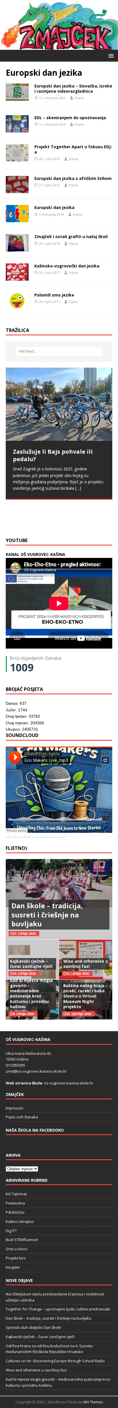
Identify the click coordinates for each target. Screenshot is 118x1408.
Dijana (79, 98)
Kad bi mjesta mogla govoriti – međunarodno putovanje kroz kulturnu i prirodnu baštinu (31, 993)
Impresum (14, 1108)
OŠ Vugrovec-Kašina (20, 837)
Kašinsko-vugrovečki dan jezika (66, 266)
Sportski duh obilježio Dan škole (33, 1327)
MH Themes (93, 1402)
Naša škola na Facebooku (35, 1130)
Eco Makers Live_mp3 (50, 837)
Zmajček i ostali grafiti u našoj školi (71, 236)
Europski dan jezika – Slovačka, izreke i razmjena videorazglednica (73, 88)
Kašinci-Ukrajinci (20, 1221)
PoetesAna (15, 1203)
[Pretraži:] (59, 351)
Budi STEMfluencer (22, 1239)
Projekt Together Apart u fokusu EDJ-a (73, 149)
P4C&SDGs (15, 1212)
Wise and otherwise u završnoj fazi (85, 963)
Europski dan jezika (54, 207)
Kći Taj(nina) (16, 1193)
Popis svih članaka (22, 1117)
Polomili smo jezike (54, 295)
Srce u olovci (16, 1248)
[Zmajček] (59, 46)
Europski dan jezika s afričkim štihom (73, 178)
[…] (51, 520)
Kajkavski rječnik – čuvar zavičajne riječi (31, 963)
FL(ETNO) (16, 848)
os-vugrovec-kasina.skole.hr (68, 1083)
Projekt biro (16, 1258)
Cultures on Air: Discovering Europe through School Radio (55, 1360)
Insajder (13, 1267)
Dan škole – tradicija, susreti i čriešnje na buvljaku (47, 914)
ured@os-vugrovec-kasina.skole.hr (36, 1071)
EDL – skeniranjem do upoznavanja (70, 117)
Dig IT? (11, 1230)
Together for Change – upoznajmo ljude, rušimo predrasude (58, 1309)
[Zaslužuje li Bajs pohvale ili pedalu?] (59, 404)
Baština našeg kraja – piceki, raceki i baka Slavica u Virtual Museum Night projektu (85, 996)
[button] (110, 55)
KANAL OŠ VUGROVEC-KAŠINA (35, 554)
